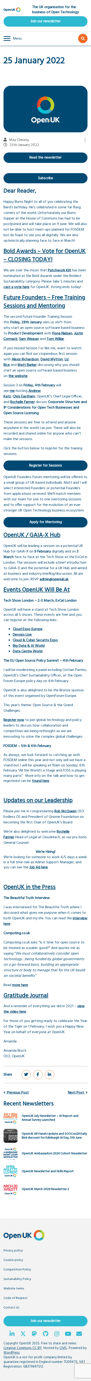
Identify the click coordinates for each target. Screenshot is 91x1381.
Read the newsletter (45, 158)
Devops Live (22, 635)
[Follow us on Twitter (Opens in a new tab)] (23, 1334)
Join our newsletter (46, 21)
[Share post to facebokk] (37, 1074)
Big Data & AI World (29, 646)
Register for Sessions (45, 466)
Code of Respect (16, 1298)
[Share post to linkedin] (49, 1074)
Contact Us (11, 1307)
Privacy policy (13, 1250)
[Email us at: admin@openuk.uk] (79, 1334)
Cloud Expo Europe (27, 629)
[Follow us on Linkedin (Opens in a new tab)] (11, 1334)
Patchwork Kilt (59, 270)
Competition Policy (17, 1269)
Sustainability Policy (17, 1279)
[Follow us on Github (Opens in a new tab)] (45, 1334)
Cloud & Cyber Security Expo (35, 640)
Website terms (14, 1288)
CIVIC (63, 1348)
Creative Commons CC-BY (23, 1348)
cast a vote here (16, 287)
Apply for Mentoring (45, 522)
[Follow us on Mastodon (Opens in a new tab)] (34, 1334)
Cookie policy (13, 1260)
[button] (13, 38)
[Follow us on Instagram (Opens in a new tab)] (56, 1334)
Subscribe (45, 178)
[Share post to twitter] (26, 1074)
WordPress (12, 1353)
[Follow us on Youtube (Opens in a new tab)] (67, 1334)
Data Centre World (27, 651)
